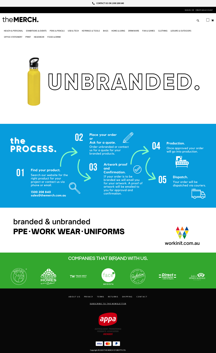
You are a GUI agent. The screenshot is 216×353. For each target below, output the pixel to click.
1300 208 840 (118, 3)
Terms (100, 296)
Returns (113, 296)
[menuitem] (13, 31)
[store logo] (20, 19)
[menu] (108, 34)
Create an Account (204, 10)
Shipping (127, 296)
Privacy (88, 296)
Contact (141, 296)
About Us (74, 296)
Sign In (188, 10)
